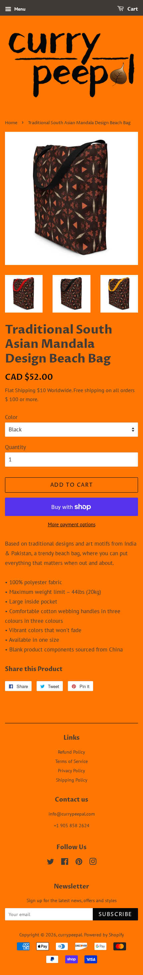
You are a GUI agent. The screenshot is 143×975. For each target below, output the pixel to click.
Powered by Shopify (104, 934)
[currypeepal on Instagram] (92, 862)
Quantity (15, 447)
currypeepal (70, 934)
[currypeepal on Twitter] (50, 862)
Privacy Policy (71, 770)
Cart (132, 9)
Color (11, 417)
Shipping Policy (71, 780)
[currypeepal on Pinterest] (78, 862)
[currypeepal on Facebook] (65, 862)
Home (11, 123)
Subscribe (115, 914)
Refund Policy (71, 752)
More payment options (71, 524)
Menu (19, 9)
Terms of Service (71, 761)
